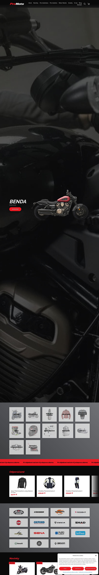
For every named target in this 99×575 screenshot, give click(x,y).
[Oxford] (39, 522)
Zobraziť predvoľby (91, 568)
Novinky (35, 3)
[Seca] (60, 522)
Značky (70, 3)
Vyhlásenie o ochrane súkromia (85, 572)
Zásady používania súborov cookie (70, 572)
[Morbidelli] (39, 543)
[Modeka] (80, 512)
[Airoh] (18, 512)
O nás (75, 3)
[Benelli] (18, 543)
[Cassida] (39, 512)
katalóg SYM (16, 210)
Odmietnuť (78, 568)
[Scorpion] (18, 533)
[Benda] (60, 543)
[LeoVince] (80, 533)
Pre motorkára (44, 3)
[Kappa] (60, 512)
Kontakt (79, 5)
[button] (96, 555)
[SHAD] (80, 522)
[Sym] (18, 522)
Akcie (30, 3)
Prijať (65, 568)
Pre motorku (53, 3)
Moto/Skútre (63, 3)
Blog (80, 3)
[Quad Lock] (60, 533)
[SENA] (39, 533)
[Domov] (16, 4)
